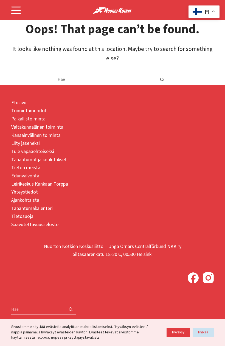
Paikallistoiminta (28, 119)
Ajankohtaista (25, 200)
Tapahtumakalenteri (32, 208)
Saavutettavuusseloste (34, 224)
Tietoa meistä (25, 167)
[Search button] (161, 79)
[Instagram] (208, 277)
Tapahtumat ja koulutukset (39, 159)
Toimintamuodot (29, 110)
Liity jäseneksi (25, 143)
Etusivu (18, 102)
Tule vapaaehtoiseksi (32, 151)
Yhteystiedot (24, 192)
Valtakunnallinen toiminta (37, 127)
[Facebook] (193, 277)
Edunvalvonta (25, 175)
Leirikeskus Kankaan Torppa (39, 184)
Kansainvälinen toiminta (36, 135)
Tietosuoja (22, 216)
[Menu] (16, 10)
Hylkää (203, 332)
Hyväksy (178, 332)
